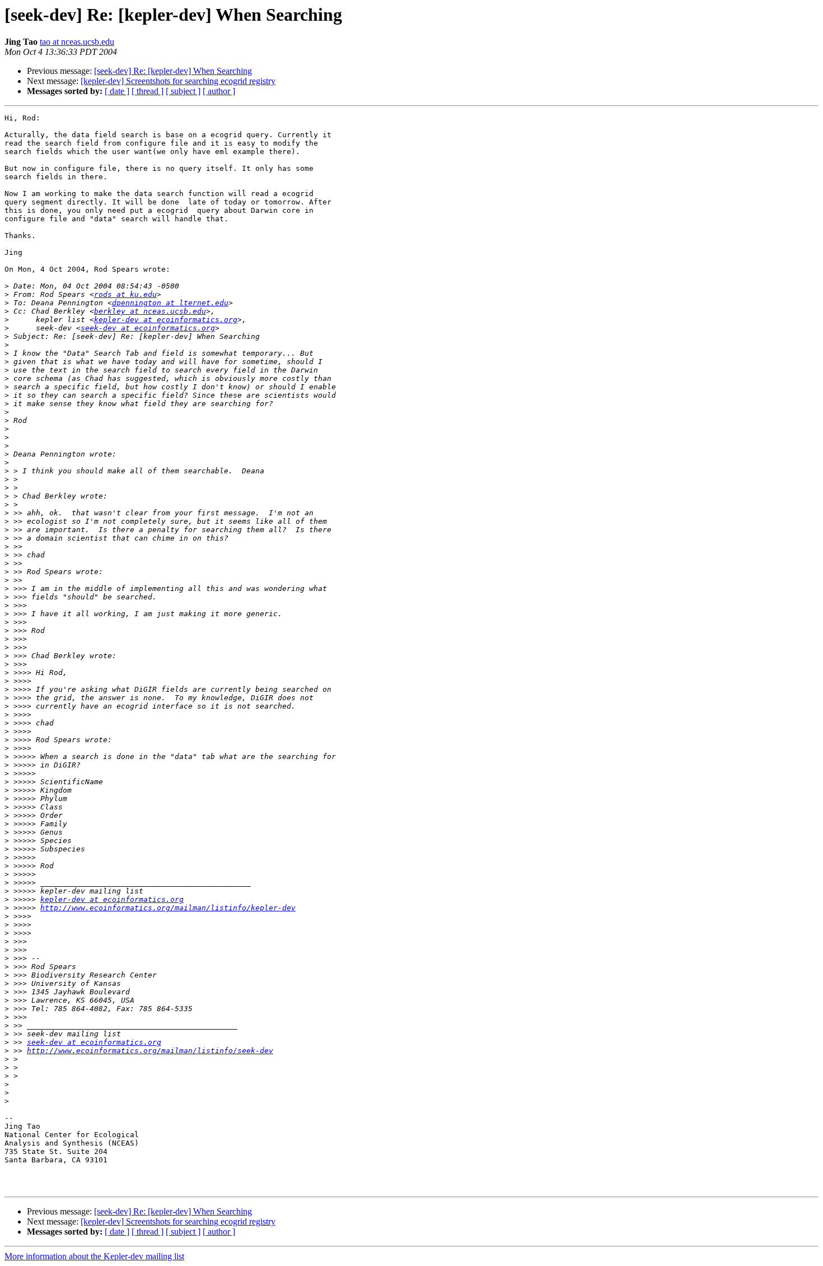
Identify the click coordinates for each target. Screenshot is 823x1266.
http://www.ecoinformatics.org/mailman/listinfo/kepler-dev (168, 908)
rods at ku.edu (125, 294)
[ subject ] (183, 91)
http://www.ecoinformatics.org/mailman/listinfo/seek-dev (150, 1050)
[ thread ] (147, 91)
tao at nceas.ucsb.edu (77, 41)
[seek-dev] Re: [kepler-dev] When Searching (173, 71)
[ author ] (219, 91)
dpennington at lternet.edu (170, 303)
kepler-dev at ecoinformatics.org (165, 319)
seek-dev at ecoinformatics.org (148, 328)
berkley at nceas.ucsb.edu (150, 311)
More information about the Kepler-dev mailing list (94, 1256)
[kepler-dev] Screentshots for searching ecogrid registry (178, 81)
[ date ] (117, 91)
